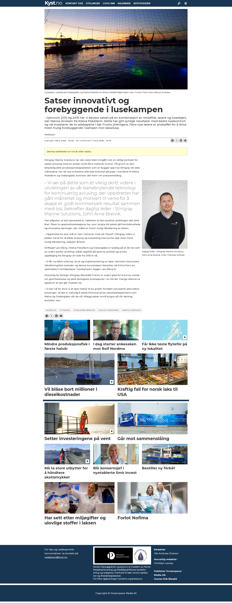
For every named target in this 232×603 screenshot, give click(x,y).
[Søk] (179, 3)
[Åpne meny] (186, 3)
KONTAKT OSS (74, 3)
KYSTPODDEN (142, 3)
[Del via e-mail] (185, 141)
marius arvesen (131, 310)
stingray (65, 310)
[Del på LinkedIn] (181, 141)
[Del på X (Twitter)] (177, 141)
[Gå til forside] (53, 3)
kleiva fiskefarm (109, 310)
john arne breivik (84, 310)
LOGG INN (109, 3)
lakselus (51, 310)
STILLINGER (93, 3)
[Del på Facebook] (172, 141)
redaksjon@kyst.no (55, 557)
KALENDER (124, 3)
